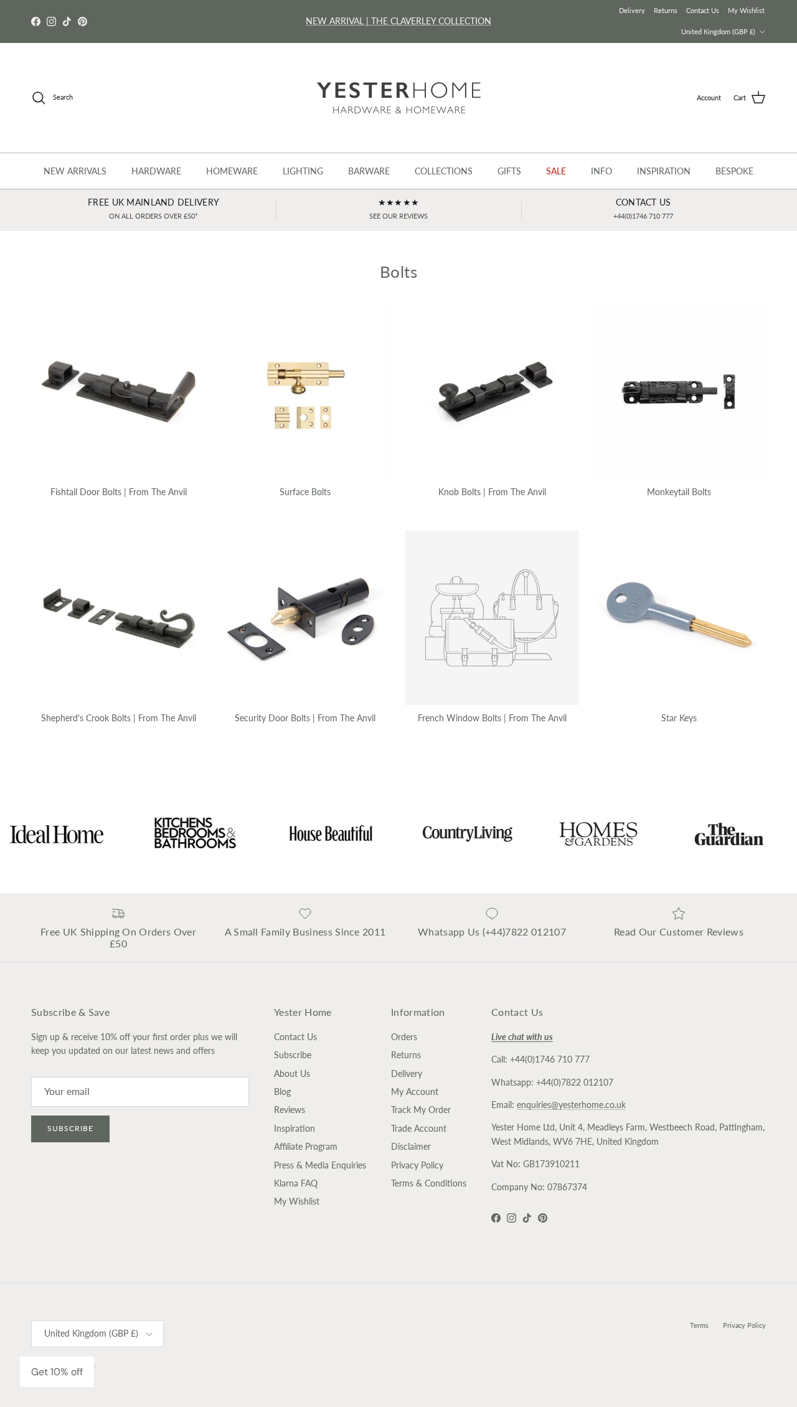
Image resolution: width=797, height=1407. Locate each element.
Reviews (289, 1109)
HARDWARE (156, 171)
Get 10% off (57, 1371)
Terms (699, 1325)
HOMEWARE (232, 171)
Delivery (632, 10)
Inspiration (294, 1128)
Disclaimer (411, 1146)
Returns (665, 10)
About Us (292, 1073)
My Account (414, 1091)
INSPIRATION (664, 171)
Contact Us (702, 10)
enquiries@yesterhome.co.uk (571, 1104)
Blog (282, 1091)
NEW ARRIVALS (75, 171)
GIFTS (509, 171)
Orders (404, 1036)
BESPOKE (734, 171)
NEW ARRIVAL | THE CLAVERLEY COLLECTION (398, 21)
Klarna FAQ (296, 1183)
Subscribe (70, 1128)
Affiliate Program (305, 1146)
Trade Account (418, 1128)
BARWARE (369, 171)
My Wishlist (746, 10)
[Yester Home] (398, 97)
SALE (556, 171)
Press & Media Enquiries (320, 1165)
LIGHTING (303, 171)
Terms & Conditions (428, 1183)
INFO (601, 171)
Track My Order (421, 1109)
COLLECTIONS (444, 171)
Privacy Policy (417, 1165)
